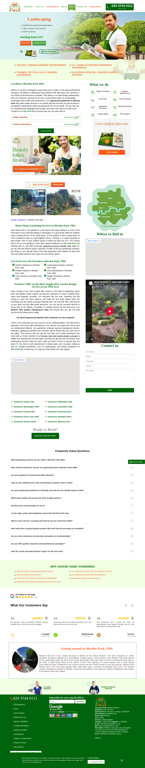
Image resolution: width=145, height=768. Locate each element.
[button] (126, 605)
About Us (40, 7)
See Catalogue (50, 51)
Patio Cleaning (125, 99)
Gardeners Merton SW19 (25, 422)
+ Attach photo (110, 387)
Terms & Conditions (22, 738)
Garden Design (20, 730)
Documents (19, 747)
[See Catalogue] (112, 156)
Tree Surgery (125, 114)
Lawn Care (103, 99)
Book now (58, 184)
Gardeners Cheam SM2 (24, 412)
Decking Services (125, 106)
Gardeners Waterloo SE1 (59, 422)
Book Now (25, 43)
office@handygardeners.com (110, 724)
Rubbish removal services (108, 688)
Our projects (52, 7)
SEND (109, 390)
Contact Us (82, 7)
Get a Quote (137, 462)
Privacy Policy (20, 743)
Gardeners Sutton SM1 (24, 402)
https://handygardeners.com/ (109, 726)
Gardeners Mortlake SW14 (59, 417)
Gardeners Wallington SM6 (60, 402)
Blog (16, 709)
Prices (64, 7)
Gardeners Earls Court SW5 (26, 417)
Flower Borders (21, 726)
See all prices (46, 131)
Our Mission (19, 713)
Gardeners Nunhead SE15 (59, 412)
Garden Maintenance (125, 92)
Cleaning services (47, 688)
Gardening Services (103, 107)
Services (29, 7)
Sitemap (98, 738)
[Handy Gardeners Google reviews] (56, 709)
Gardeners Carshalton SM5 (60, 407)
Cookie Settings (94, 758)
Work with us (20, 717)
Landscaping (103, 114)
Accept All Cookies (97, 762)
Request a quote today (45, 436)
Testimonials (19, 705)
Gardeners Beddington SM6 (26, 407)
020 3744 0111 (29, 111)
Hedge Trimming (102, 91)
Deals (71, 7)
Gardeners (19, 734)
